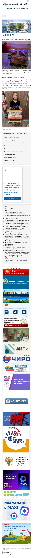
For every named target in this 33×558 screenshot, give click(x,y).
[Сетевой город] (16, 310)
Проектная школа (9, 218)
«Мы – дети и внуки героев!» (12, 255)
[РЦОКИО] (16, 358)
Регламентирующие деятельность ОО (14, 143)
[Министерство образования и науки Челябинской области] (16, 271)
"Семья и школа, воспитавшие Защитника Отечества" (16, 243)
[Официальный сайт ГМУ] (16, 368)
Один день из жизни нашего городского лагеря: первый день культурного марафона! (17, 252)
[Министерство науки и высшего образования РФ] (16, 461)
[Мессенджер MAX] (16, 480)
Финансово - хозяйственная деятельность (15, 152)
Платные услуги (8, 146)
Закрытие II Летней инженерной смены (15, 220)
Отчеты (6, 149)
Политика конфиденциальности (10, 554)
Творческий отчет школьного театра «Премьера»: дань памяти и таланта (14, 222)
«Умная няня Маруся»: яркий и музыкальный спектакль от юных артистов (17, 227)
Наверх (29, 548)
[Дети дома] (16, 533)
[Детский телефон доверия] (16, 439)
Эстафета (8, 231)
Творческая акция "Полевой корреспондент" (16, 260)
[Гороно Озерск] (16, 298)
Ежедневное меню (9, 160)
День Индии (8, 245)
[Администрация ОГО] (16, 291)
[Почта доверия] (16, 494)
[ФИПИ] (16, 348)
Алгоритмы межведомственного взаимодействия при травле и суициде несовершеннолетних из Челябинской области (17, 213)
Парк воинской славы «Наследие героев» (16, 257)
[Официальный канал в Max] (16, 509)
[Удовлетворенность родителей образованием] (16, 323)
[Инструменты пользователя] (28, 39)
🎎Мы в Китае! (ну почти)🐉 (12, 250)
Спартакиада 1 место (10, 233)
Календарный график (9, 154)
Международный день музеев (13, 225)
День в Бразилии (9, 241)
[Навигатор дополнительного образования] (16, 382)
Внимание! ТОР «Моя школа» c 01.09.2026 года (16, 209)
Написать (12, 199)
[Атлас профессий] (16, 334)
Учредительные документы (11, 140)
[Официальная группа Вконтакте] (16, 400)
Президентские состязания (12, 230)
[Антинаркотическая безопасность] (16, 419)
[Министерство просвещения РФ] (16, 282)
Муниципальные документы (11, 137)
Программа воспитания (10, 157)
